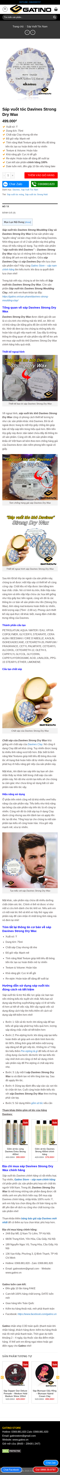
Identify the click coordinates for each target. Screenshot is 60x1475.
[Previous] (2, 1383)
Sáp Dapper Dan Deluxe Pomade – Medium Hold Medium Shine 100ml (15, 1393)
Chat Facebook (11, 1469)
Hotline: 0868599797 (30, 2)
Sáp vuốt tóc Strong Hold (36, 194)
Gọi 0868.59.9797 (46, 1469)
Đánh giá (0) (8, 213)
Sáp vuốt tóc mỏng (15, 194)
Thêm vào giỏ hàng (41, 175)
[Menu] (5, 9)
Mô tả (5, 206)
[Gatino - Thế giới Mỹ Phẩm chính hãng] (30, 9)
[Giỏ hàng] (56, 9)
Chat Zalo (15, 184)
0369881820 (46, 184)
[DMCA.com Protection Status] (11, 1450)
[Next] (57, 1383)
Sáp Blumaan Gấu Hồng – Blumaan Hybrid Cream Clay (44, 1393)
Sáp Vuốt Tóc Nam (37, 26)
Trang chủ (18, 26)
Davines (16, 190)
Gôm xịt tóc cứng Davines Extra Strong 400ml (15, 1151)
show (27, 222)
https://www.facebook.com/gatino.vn (37, 1314)
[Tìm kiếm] (54, 17)
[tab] (30, 207)
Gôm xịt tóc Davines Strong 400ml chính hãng (44, 1151)
